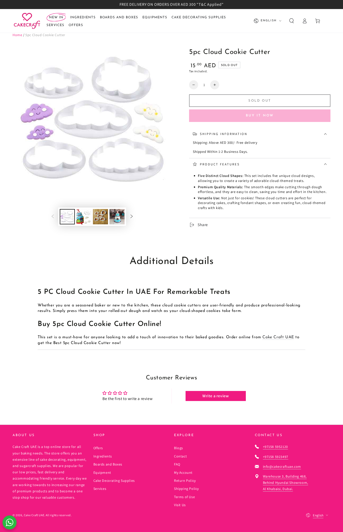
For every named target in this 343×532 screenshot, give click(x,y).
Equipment (102, 472)
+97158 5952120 (275, 446)
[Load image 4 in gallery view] (117, 216)
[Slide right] (131, 216)
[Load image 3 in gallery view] (100, 216)
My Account (183, 472)
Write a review (215, 395)
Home (17, 35)
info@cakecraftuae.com (282, 466)
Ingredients (102, 456)
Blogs (178, 448)
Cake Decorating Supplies (114, 480)
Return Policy (185, 480)
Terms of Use (184, 497)
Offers (98, 448)
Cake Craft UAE (278, 337)
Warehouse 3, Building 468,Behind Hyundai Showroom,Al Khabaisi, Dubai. (285, 482)
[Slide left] (52, 216)
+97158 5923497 (275, 456)
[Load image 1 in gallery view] (67, 216)
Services (99, 488)
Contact (180, 456)
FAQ (177, 464)
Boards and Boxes (108, 464)
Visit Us (180, 505)
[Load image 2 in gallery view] (83, 216)
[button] (291, 20)
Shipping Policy (186, 488)
